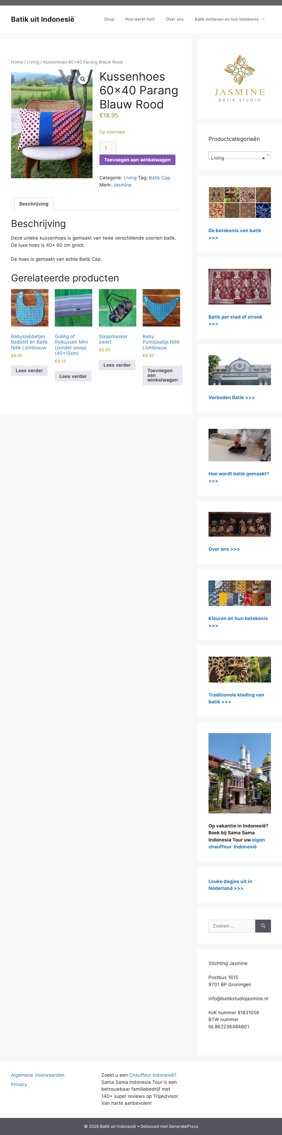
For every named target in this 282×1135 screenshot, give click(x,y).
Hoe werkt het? (140, 19)
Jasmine (122, 185)
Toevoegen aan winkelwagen (137, 160)
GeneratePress (183, 1126)
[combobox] (239, 155)
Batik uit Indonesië (42, 19)
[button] (83, 79)
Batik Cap (159, 177)
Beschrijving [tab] (33, 204)
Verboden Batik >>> (231, 397)
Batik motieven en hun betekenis (227, 19)
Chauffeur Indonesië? (153, 1075)
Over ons (175, 19)
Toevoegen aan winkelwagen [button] (162, 375)
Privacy (19, 1084)
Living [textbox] (238, 158)
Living (33, 62)
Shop (109, 19)
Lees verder (29, 370)
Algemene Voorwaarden (37, 1075)
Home (17, 62)
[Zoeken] (263, 926)
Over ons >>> (224, 549)
